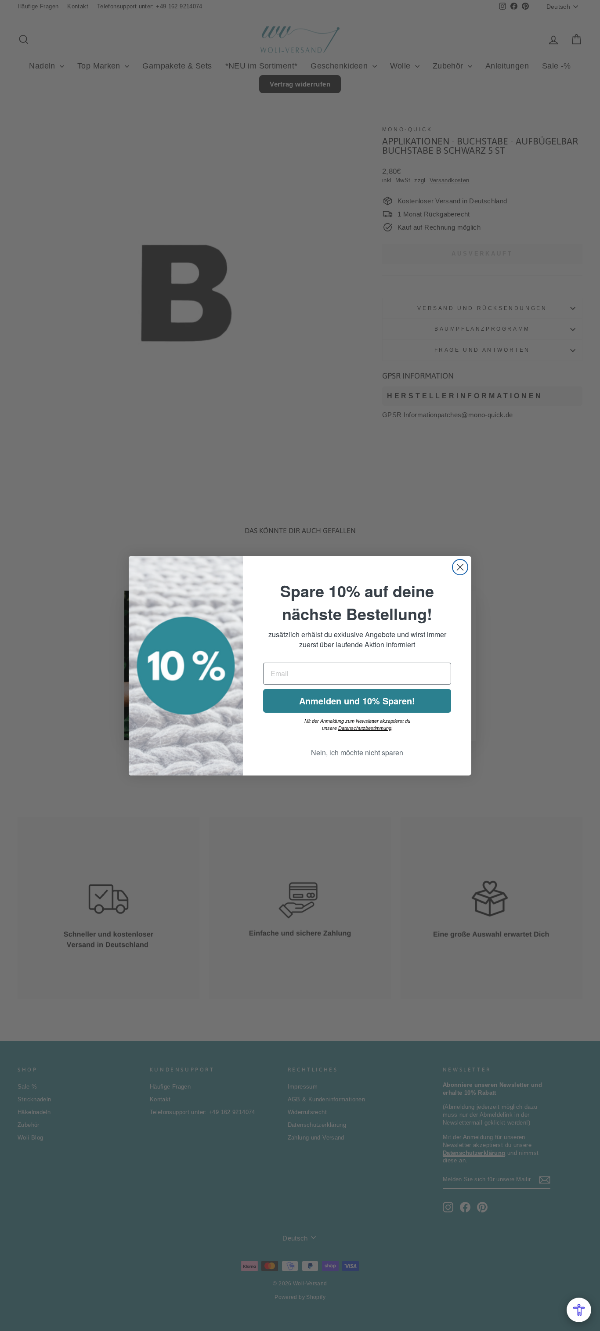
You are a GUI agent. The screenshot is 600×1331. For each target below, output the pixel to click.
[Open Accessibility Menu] (579, 1310)
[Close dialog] (460, 567)
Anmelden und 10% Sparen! (357, 700)
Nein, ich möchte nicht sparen (357, 752)
